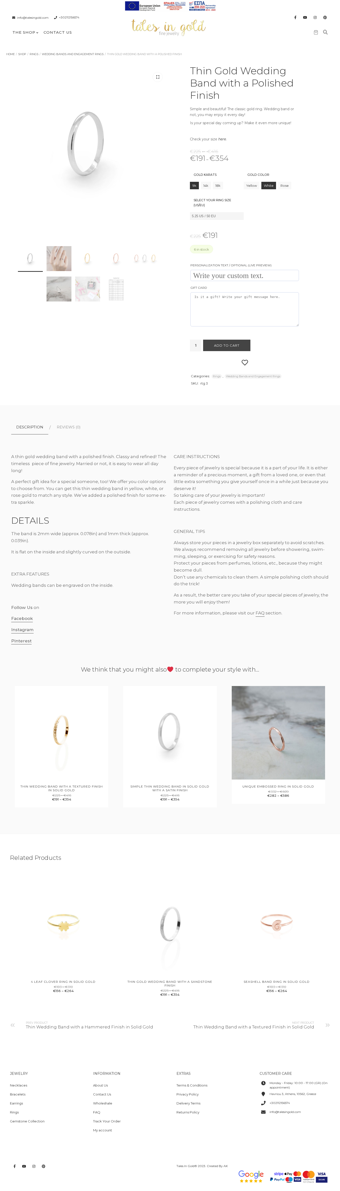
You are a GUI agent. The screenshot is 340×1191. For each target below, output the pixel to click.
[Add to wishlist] (245, 362)
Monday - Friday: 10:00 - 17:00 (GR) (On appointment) (299, 1085)
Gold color (258, 175)
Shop (22, 54)
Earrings (16, 1103)
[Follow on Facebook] (295, 17)
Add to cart (226, 345)
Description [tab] (29, 427)
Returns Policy (187, 1112)
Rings (34, 54)
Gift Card (198, 288)
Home (10, 54)
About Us (100, 1085)
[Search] (325, 32)
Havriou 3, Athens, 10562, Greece (293, 1094)
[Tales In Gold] (169, 27)
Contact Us (58, 32)
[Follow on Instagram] (315, 17)
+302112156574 (69, 17)
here (222, 139)
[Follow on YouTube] (305, 17)
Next (158, 191)
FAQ (260, 612)
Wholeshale (102, 1103)
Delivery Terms (188, 1103)
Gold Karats (205, 175)
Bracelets (17, 1094)
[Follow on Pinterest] (325, 17)
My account (102, 1130)
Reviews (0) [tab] (69, 427)
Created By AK (217, 1166)
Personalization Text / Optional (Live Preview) (231, 265)
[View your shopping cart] (316, 32)
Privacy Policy (187, 1094)
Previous (19, 191)
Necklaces (18, 1085)
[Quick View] (56, 779)
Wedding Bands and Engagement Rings (73, 54)
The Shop (23, 32)
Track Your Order (107, 1121)
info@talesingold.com (33, 17)
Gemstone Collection (27, 1121)
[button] (158, 77)
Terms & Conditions (191, 1085)
